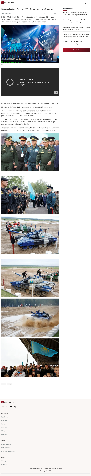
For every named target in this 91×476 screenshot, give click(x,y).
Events (4, 384)
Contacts (4, 464)
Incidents (4, 434)
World (3, 431)
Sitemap (3, 461)
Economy (4, 424)
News (9, 384)
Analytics (4, 427)
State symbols (5, 447)
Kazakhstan (5, 417)
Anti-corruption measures (8, 451)
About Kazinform (6, 444)
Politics (3, 420)
